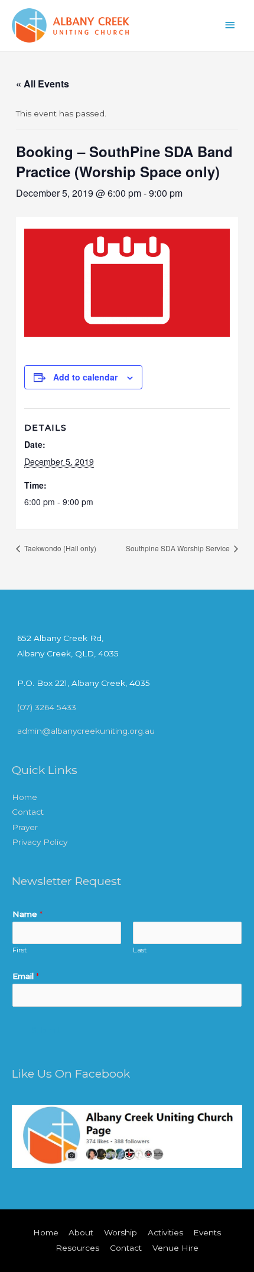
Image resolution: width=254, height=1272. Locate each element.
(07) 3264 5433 (46, 707)
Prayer (25, 827)
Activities (165, 1232)
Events (207, 1232)
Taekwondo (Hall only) (59, 548)
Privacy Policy (39, 842)
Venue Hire (175, 1248)
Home (24, 797)
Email (25, 976)
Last (140, 950)
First (19, 950)
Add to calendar (85, 377)
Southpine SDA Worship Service (179, 548)
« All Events (42, 83)
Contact (28, 811)
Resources (77, 1248)
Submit (46, 1030)
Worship (120, 1232)
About (81, 1232)
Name (27, 914)
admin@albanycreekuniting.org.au (86, 731)
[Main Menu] (230, 25)
